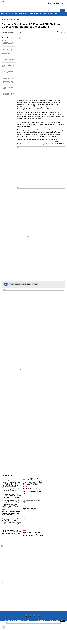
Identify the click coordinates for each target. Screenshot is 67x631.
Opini (55, 13)
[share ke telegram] (55, 32)
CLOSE (62, 620)
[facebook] (49, 3)
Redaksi (19, 620)
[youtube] (62, 3)
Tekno (36, 13)
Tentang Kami (9, 620)
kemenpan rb (26, 284)
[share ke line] (59, 32)
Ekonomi (30, 13)
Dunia (8, 13)
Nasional (14, 13)
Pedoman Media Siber (39, 620)
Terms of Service (54, 620)
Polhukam (22, 13)
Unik (60, 13)
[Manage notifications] (3, 627)
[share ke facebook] (45, 32)
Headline (10, 19)
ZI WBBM (35, 284)
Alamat (27, 620)
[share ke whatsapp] (52, 32)
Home (3, 13)
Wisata (50, 13)
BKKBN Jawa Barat (15, 284)
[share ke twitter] (48, 32)
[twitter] (53, 3)
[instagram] (57, 3)
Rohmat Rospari (7, 31)
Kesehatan (43, 13)
